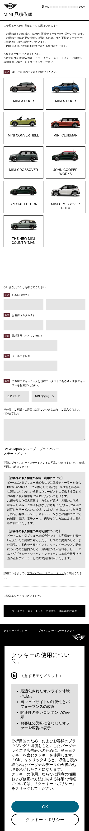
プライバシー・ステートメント (45, 573)
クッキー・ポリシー (15, 630)
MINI (78, 637)
